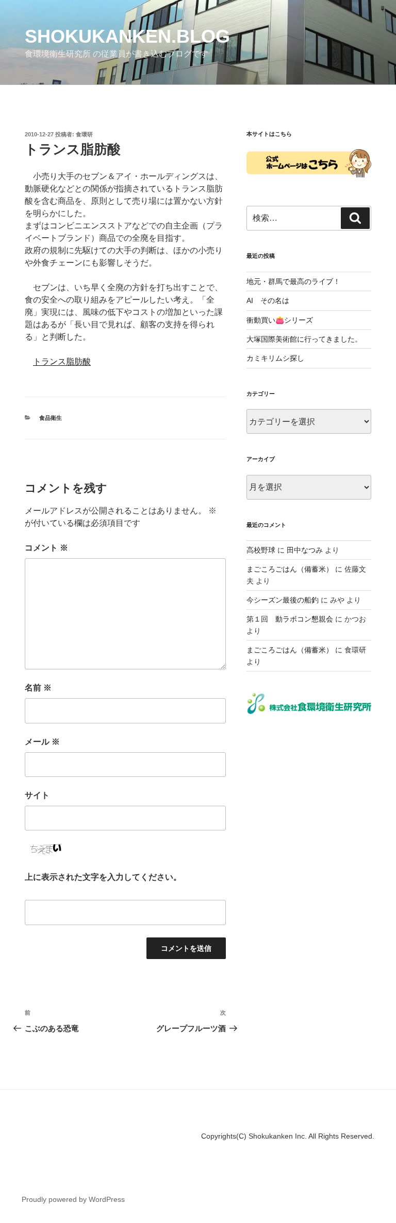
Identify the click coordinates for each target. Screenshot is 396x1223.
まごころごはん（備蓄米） (289, 569)
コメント (46, 547)
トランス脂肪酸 (62, 361)
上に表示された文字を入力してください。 (103, 877)
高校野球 (260, 550)
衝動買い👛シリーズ (279, 320)
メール (42, 741)
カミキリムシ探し (275, 358)
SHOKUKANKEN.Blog (127, 36)
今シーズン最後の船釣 (282, 600)
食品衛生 (50, 418)
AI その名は (267, 300)
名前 (38, 687)
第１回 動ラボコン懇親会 (289, 619)
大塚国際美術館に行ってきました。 (304, 339)
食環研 (84, 134)
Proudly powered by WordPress (73, 1199)
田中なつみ (305, 550)
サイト (37, 795)
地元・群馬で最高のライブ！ (293, 281)
